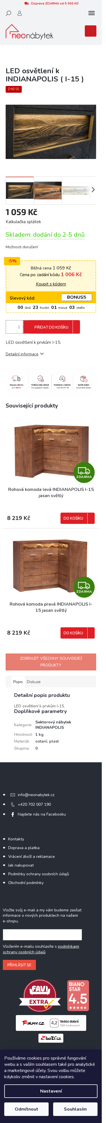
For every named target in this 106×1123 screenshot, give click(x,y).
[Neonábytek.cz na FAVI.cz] (40, 995)
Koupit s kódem (51, 284)
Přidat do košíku (51, 327)
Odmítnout (26, 1109)
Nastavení (51, 1091)
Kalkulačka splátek (23, 222)
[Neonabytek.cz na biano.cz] (78, 995)
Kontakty (16, 839)
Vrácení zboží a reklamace (31, 856)
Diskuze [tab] (34, 682)
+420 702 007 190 (34, 804)
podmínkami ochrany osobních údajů (41, 949)
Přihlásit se (19, 964)
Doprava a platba (24, 847)
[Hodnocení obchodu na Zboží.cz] (50, 1038)
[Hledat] (8, 13)
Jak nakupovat (21, 865)
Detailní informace (22, 354)
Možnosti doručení (22, 247)
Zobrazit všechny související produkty (51, 662)
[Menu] (91, 13)
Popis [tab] (18, 682)
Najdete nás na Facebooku (42, 814)
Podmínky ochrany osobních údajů (38, 874)
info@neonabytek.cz (36, 795)
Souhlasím (75, 1109)
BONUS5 (76, 297)
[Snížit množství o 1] (26, 330)
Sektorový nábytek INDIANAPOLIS (53, 724)
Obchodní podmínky (26, 882)
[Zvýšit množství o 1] (26, 323)
